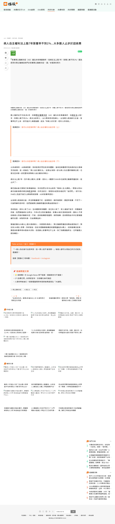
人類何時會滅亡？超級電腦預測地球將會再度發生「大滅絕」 (39, 281)
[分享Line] (6, 58)
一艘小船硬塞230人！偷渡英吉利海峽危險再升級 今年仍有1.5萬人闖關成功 (16, 355)
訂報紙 (76, 515)
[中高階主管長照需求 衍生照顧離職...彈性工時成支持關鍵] (70, 398)
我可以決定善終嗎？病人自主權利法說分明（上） (41, 127)
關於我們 (83, 515)
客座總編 (7, 9)
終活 (35, 290)
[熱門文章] (110, 441)
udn (5, 38)
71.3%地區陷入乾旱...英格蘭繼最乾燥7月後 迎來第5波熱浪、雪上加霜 (43, 331)
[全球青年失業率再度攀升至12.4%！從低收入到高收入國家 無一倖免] (16, 320)
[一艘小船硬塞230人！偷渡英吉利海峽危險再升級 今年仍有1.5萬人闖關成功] (16, 344)
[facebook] (96, 4)
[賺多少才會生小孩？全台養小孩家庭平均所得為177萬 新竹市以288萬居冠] (16, 374)
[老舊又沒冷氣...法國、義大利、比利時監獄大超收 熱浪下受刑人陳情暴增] (70, 320)
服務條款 (48, 515)
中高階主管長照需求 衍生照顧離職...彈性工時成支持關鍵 (70, 409)
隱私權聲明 (60, 515)
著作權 (54, 515)
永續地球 (61, 9)
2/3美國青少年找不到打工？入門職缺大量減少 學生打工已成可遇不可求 (43, 409)
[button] (110, 4)
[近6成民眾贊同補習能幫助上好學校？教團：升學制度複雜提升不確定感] (70, 374)
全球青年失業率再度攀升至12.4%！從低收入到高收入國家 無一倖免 (16, 331)
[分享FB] (6, 53)
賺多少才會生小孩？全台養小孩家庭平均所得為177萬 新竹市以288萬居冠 (16, 385)
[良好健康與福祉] (13, 53)
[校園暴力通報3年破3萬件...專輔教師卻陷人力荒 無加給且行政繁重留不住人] (16, 398)
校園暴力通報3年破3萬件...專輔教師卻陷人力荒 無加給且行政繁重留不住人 (16, 409)
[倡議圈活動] (110, 472)
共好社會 (51, 9)
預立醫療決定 (17, 290)
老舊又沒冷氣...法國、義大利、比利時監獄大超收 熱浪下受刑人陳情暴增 (71, 331)
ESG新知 (41, 9)
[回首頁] (11, 4)
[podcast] (102, 4)
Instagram (45, 258)
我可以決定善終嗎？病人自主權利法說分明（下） (41, 161)
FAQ (30, 515)
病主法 (28, 290)
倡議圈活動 (92, 9)
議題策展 (81, 9)
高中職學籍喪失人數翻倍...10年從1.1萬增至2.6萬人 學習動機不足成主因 (43, 385)
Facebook (35, 258)
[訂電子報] (104, 4)
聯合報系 (68, 515)
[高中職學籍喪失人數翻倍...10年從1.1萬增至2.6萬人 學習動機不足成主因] (43, 374)
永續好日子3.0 (19, 9)
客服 (34, 515)
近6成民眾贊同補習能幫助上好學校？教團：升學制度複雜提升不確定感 (71, 385)
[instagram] (99, 4)
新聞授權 (40, 515)
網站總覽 (91, 515)
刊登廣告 (23, 515)
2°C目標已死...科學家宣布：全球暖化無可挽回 (33, 278)
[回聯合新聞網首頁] (5, 4)
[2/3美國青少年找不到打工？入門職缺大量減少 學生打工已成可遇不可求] (43, 398)
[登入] (107, 4)
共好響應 (71, 9)
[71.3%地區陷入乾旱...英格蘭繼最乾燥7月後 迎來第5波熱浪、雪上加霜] (43, 320)
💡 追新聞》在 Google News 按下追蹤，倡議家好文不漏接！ (39, 275)
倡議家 (9, 38)
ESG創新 (31, 9)
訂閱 (73, 511)
